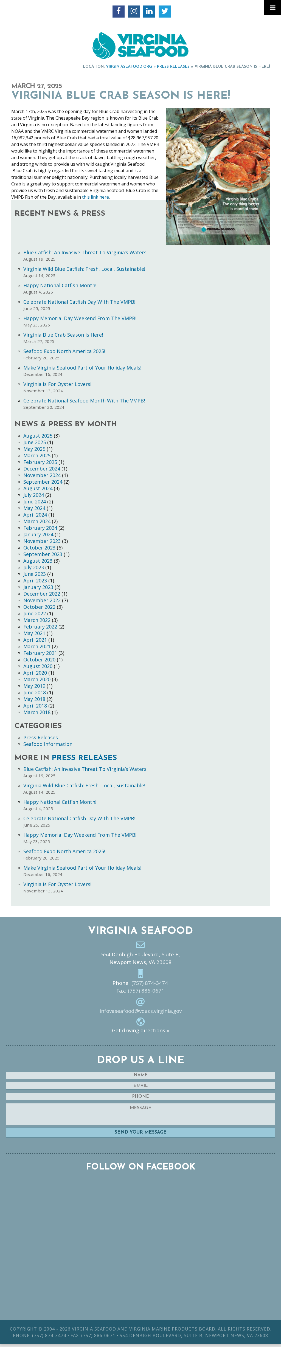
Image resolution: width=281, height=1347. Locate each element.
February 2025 (40, 462)
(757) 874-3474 (149, 983)
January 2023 (38, 587)
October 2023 (39, 547)
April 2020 (35, 672)
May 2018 (34, 699)
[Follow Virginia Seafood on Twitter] (165, 11)
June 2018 (34, 692)
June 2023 (34, 574)
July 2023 (33, 567)
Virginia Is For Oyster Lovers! (57, 384)
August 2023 (37, 560)
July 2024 (33, 495)
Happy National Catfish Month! (59, 285)
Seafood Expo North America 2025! (64, 351)
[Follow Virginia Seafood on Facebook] (119, 11)
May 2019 (34, 686)
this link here (95, 197)
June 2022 (34, 613)
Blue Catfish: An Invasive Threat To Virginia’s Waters (85, 252)
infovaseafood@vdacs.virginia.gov (141, 1011)
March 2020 (36, 679)
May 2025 (34, 449)
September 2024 (42, 481)
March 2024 (36, 521)
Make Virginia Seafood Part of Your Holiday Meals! (82, 367)
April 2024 (35, 514)
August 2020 (37, 666)
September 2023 (42, 554)
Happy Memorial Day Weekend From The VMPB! (79, 318)
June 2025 (34, 442)
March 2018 (36, 712)
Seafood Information (47, 744)
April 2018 (35, 705)
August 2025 (37, 435)
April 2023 (35, 580)
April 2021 (35, 639)
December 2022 (41, 593)
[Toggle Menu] (272, 7)
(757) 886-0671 (146, 990)
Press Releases (173, 67)
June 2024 (34, 501)
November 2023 (42, 541)
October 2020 (39, 659)
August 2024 (37, 488)
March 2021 (36, 646)
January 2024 (38, 534)
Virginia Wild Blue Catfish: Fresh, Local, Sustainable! (84, 269)
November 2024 (42, 475)
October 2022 (39, 607)
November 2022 (42, 600)
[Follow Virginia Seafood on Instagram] (134, 11)
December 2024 (41, 468)
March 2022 (36, 620)
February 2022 (40, 626)
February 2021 (40, 653)
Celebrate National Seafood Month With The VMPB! (84, 400)
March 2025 (36, 455)
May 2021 (34, 633)
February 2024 (40, 528)
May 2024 (34, 508)
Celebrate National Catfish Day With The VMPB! (79, 301)
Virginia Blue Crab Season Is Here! (63, 334)
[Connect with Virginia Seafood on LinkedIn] (149, 11)
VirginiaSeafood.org (129, 67)
